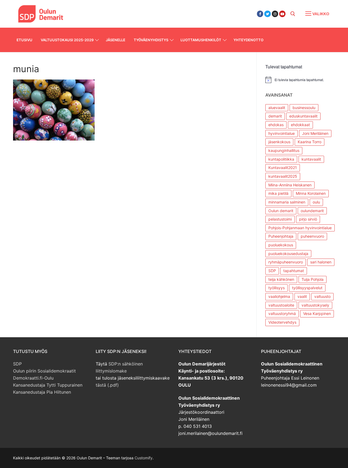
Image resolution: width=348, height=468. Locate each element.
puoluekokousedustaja (288, 253)
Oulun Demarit (98, 10)
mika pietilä (278, 193)
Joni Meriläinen (315, 133)
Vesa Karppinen (317, 313)
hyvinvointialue (281, 133)
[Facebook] (260, 14)
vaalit (302, 296)
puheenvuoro (312, 236)
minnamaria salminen (286, 202)
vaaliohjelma (279, 296)
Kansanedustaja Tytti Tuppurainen (47, 385)
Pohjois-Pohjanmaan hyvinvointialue (300, 227)
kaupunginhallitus (283, 150)
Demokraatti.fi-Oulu (33, 378)
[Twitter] (267, 14)
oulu (316, 202)
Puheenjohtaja (280, 236)
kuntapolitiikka (281, 159)
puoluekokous (280, 245)
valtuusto (322, 296)
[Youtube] (282, 14)
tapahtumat (293, 270)
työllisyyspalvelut (307, 287)
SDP (272, 270)
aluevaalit (276, 107)
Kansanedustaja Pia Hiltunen (42, 392)
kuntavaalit (311, 159)
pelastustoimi (280, 219)
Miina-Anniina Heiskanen (290, 185)
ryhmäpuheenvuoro (285, 262)
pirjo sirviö (308, 219)
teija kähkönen (281, 279)
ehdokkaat (300, 124)
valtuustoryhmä (282, 313)
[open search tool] (292, 13)
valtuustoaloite (281, 305)
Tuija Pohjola (313, 279)
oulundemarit (312, 210)
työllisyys (276, 287)
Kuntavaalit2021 (282, 167)
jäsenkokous (279, 141)
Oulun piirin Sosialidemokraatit (44, 371)
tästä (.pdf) (107, 385)
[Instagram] (275, 14)
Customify (144, 458)
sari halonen (320, 262)
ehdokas (276, 124)
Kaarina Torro (309, 141)
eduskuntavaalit (303, 116)
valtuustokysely (315, 305)
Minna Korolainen (311, 193)
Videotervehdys (282, 322)
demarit (275, 116)
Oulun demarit (280, 210)
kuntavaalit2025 (282, 176)
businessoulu (304, 107)
